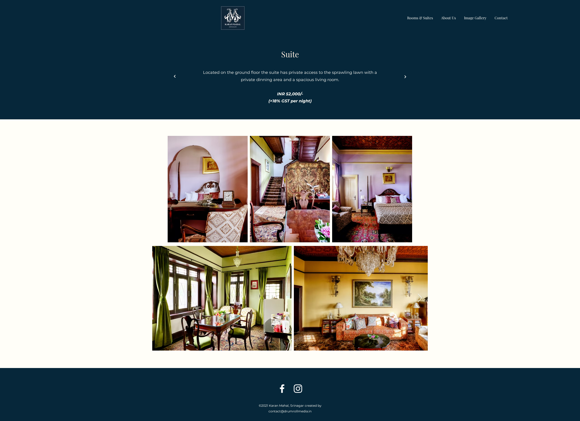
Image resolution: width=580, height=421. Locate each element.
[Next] (174, 76)
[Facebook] (282, 388)
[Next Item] (420, 298)
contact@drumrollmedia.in (290, 411)
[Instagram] (298, 388)
